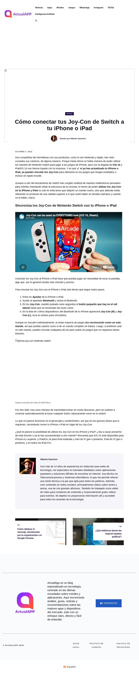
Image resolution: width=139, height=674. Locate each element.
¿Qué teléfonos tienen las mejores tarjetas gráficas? (108, 533)
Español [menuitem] (71, 666)
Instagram (98, 7)
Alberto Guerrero (78, 138)
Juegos (71, 7)
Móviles (60, 7)
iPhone (69, 113)
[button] (35, 20)
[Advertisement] (69, 49)
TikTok (111, 7)
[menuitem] (69, 667)
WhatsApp (84, 7)
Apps (49, 7)
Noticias (39, 7)
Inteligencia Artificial (44, 14)
